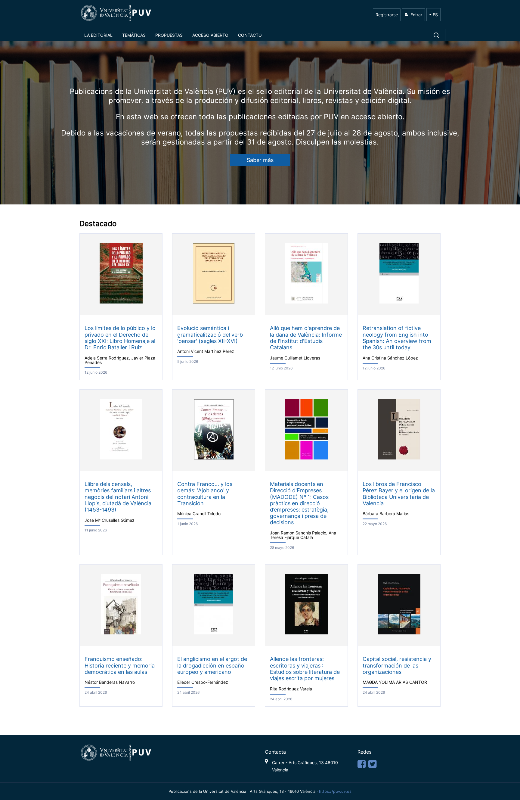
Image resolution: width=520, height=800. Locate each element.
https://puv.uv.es (335, 791)
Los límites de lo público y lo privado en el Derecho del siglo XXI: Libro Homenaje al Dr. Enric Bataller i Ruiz (120, 337)
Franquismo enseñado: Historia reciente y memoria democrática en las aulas (120, 665)
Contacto (250, 35)
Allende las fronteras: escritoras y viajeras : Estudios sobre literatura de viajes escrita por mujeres (305, 668)
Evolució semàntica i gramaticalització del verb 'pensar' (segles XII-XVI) (210, 334)
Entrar (415, 14)
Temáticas (134, 35)
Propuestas (169, 35)
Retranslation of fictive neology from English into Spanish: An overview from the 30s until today (397, 337)
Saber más (260, 160)
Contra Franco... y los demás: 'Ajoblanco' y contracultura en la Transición (204, 493)
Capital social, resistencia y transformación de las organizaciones (397, 665)
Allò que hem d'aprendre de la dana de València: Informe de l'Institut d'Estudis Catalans (306, 337)
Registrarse (387, 14)
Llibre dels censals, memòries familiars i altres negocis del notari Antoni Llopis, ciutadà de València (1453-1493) (118, 497)
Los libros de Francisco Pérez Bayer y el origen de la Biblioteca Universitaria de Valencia (399, 493)
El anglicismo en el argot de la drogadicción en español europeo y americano (212, 665)
